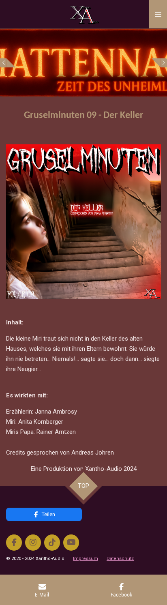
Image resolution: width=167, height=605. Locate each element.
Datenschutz (120, 558)
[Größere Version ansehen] (83, 221)
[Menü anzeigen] (158, 14)
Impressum (85, 558)
